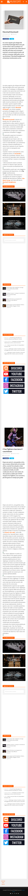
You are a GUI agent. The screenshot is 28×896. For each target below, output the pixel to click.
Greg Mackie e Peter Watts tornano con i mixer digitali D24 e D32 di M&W (14, 222)
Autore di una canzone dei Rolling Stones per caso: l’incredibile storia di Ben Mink (14, 208)
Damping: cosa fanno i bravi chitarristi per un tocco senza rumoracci (14, 342)
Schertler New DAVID (3, 882)
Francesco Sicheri (15, 453)
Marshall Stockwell (8, 119)
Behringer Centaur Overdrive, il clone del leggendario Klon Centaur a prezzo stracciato (14, 349)
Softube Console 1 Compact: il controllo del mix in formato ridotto (14, 194)
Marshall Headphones (9, 182)
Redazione (14, 34)
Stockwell (17, 153)
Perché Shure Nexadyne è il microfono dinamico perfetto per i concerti (13, 338)
